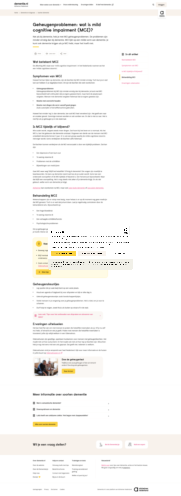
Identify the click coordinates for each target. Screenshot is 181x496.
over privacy (60, 267)
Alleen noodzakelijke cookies (92, 253)
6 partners (76, 236)
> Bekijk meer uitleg (118, 253)
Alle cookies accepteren (64, 253)
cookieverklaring (61, 262)
